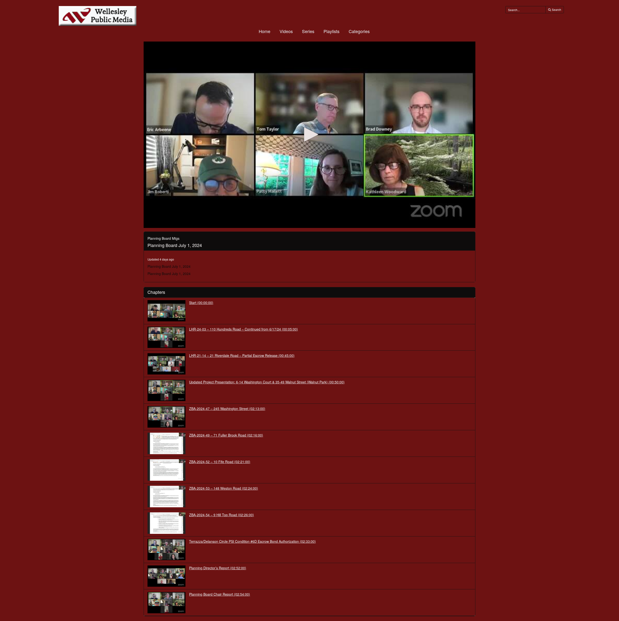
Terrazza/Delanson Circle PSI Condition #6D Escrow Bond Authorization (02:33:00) (252, 541)
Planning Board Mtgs (163, 238)
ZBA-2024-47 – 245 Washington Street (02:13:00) (227, 408)
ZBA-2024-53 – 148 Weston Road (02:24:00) (223, 488)
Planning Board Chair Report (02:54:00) (219, 594)
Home (264, 31)
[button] (309, 134)
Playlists (331, 31)
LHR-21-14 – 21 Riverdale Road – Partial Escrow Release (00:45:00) (242, 355)
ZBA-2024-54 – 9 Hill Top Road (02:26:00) (221, 514)
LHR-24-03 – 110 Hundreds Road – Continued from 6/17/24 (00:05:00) (243, 329)
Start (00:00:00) (201, 302)
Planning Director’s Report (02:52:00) (217, 567)
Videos (286, 31)
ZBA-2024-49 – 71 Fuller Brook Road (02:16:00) (226, 435)
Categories (359, 31)
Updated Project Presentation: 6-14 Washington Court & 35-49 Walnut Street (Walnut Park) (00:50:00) (267, 382)
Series (308, 31)
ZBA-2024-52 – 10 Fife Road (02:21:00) (219, 461)
